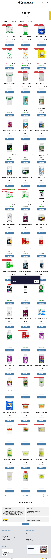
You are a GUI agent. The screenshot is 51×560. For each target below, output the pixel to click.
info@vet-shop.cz (6, 549)
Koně (27, 536)
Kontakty (4, 540)
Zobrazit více (25, 524)
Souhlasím (36, 281)
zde (33, 279)
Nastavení (14, 281)
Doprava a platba (5, 534)
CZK (2, 2)
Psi (26, 533)
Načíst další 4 (25, 495)
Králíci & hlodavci (29, 540)
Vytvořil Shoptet (46, 558)
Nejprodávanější (31, 21)
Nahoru (5, 495)
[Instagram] (6, 555)
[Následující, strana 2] (44, 495)
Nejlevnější (14, 21)
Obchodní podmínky (6, 536)
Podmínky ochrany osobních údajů (8, 537)
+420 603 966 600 (6, 552)
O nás (3, 533)
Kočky (27, 534)
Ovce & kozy (28, 539)
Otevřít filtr (25, 16)
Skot (27, 537)
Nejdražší (22, 21)
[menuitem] (12, 6)
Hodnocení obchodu (25, 502)
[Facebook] (3, 555)
